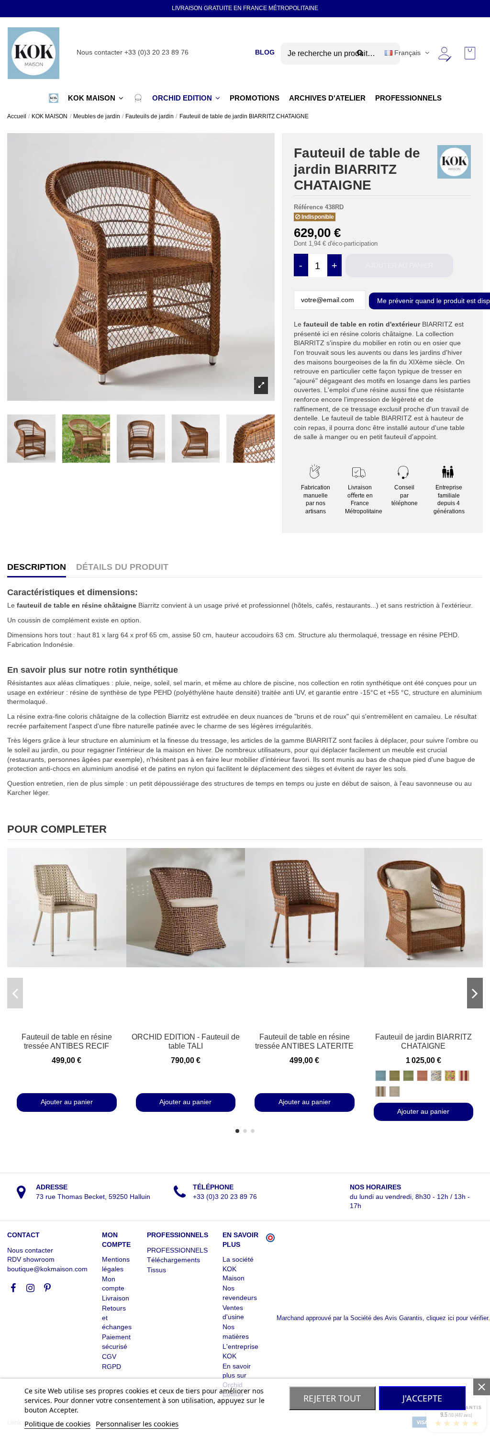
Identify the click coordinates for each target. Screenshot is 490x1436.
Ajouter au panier (399, 265)
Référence (308, 207)
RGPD (111, 1366)
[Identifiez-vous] (444, 53)
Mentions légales (116, 1264)
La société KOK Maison (238, 1268)
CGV (109, 1356)
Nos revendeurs (240, 1292)
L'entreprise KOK (240, 1351)
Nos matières (236, 1331)
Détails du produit (122, 567)
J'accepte (422, 1398)
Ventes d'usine (233, 1312)
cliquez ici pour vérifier (457, 1318)
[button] (53, 98)
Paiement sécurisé (116, 1341)
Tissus (156, 1270)
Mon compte (113, 1283)
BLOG (265, 52)
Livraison (115, 1298)
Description (36, 567)
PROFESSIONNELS (177, 1250)
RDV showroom (31, 1259)
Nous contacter (30, 1250)
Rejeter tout (332, 1398)
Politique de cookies (57, 1423)
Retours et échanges (117, 1317)
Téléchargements (173, 1260)
